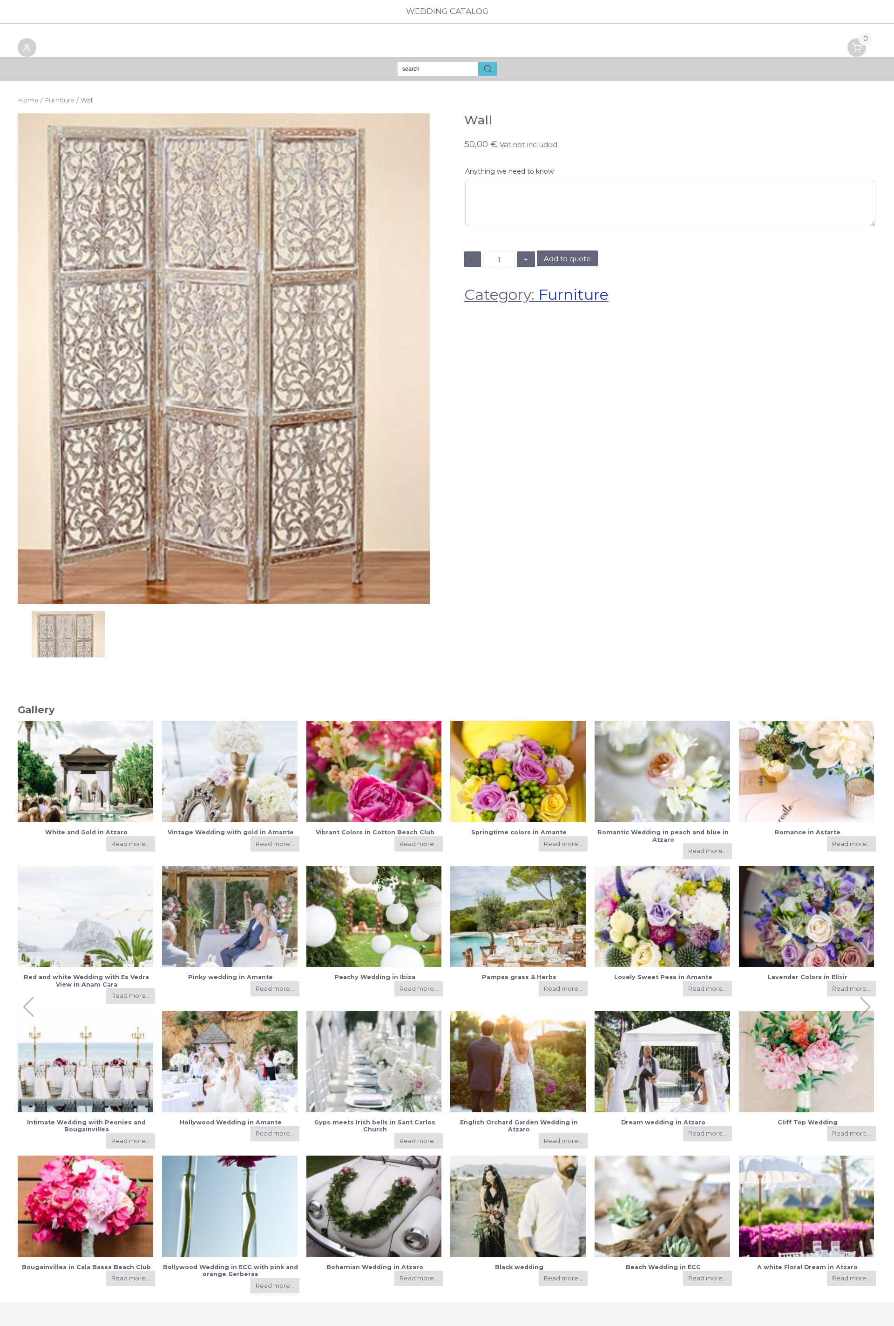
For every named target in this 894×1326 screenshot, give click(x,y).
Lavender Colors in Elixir (807, 977)
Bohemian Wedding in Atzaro (374, 1267)
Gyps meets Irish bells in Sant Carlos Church (374, 1126)
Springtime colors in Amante (519, 832)
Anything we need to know (509, 171)
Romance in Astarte (807, 832)
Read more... (130, 843)
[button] (27, 49)
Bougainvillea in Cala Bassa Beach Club (86, 1267)
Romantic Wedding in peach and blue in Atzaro (663, 836)
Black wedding (519, 1267)
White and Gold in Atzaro (86, 832)
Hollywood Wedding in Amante (231, 1122)
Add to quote (567, 258)
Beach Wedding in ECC (663, 1267)
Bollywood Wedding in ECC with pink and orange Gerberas (230, 1271)
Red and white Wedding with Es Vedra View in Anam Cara (86, 981)
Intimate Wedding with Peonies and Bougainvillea (86, 1126)
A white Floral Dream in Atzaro (807, 1267)
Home (28, 100)
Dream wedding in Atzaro (663, 1122)
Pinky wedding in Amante (230, 977)
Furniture (59, 100)
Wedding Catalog (447, 11)
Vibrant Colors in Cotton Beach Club (375, 832)
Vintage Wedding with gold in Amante (231, 832)
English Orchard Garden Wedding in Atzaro (519, 1126)
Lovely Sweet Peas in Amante (663, 977)
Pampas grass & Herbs (519, 977)
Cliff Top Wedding (808, 1122)
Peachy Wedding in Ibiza (374, 977)
